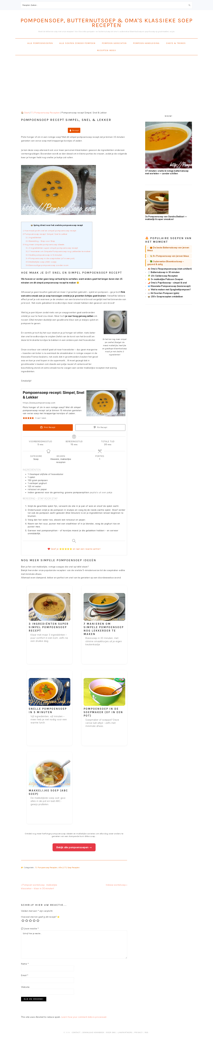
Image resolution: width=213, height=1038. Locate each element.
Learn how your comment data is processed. (84, 1017)
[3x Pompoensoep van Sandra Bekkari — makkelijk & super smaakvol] (157, 213)
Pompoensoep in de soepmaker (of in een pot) (50, 258)
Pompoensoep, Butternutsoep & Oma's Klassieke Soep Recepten (106, 22)
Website (25, 987)
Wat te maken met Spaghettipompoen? (171, 289)
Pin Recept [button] (102, 427)
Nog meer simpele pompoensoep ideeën (43, 244)
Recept (75, 130)
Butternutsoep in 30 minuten (165, 272)
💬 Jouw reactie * (30, 928)
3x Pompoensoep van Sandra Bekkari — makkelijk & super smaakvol (166, 217)
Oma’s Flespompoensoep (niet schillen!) (171, 268)
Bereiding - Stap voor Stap (41, 241)
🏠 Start (25, 112)
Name (25, 964)
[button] (24, 418)
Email (24, 975)
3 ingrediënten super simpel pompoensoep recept (52, 248)
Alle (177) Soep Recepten (69, 867)
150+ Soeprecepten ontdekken (167, 296)
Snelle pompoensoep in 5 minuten (44, 255)
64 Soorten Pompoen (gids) (165, 293)
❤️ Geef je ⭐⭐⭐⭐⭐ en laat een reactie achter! (74, 549)
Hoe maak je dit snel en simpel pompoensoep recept (49, 230)
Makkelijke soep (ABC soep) (41, 262)
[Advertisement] (106, 80)
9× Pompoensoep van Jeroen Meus (171, 256)
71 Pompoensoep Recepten (46, 867)
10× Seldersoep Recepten (164, 276)
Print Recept (49, 427)
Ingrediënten (33, 237)
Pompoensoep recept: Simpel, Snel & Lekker (45, 234)
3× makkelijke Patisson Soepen (167, 279)
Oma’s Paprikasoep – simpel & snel (169, 282)
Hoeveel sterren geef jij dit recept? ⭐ (40, 917)
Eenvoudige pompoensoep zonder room (47, 265)
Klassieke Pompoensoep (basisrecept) (171, 286)
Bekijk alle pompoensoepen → (74, 847)
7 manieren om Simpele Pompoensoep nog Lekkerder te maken (58, 251)
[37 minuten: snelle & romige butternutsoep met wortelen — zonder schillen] (168, 167)
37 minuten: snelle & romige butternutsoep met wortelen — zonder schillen (167, 172)
